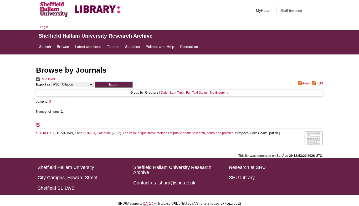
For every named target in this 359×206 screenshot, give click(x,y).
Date (164, 92)
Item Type (177, 92)
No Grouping (219, 92)
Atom (306, 83)
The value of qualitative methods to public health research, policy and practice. (178, 133)
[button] (114, 84)
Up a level (47, 79)
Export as (43, 84)
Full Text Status (197, 92)
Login (44, 27)
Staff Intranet (291, 10)
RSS (319, 83)
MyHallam (264, 10)
